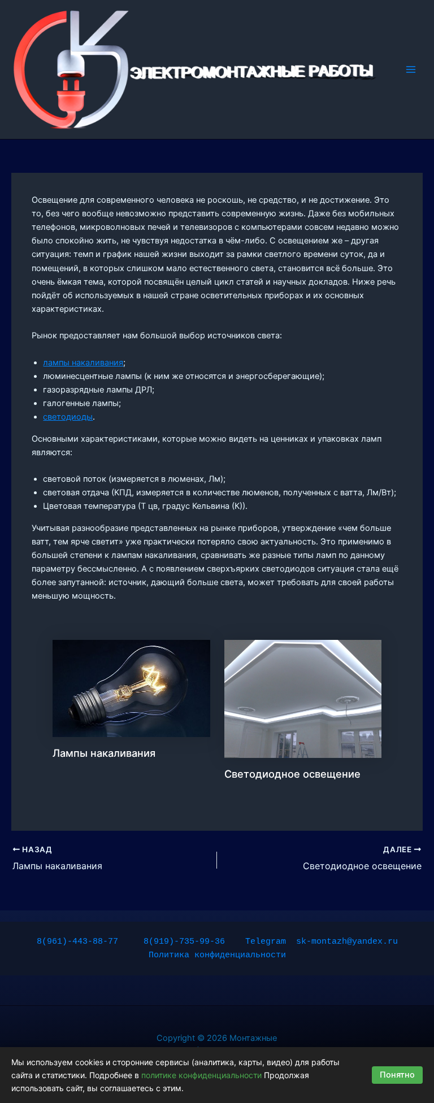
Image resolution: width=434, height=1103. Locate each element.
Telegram (265, 941)
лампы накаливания (83, 363)
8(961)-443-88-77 (77, 941)
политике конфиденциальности (201, 1075)
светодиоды (68, 417)
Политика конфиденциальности (217, 955)
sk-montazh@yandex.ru (347, 941)
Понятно (397, 1075)
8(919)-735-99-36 (184, 941)
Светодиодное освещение (292, 774)
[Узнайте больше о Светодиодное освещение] (303, 698)
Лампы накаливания (104, 753)
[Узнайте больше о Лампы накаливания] (131, 688)
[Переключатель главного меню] (411, 69)
